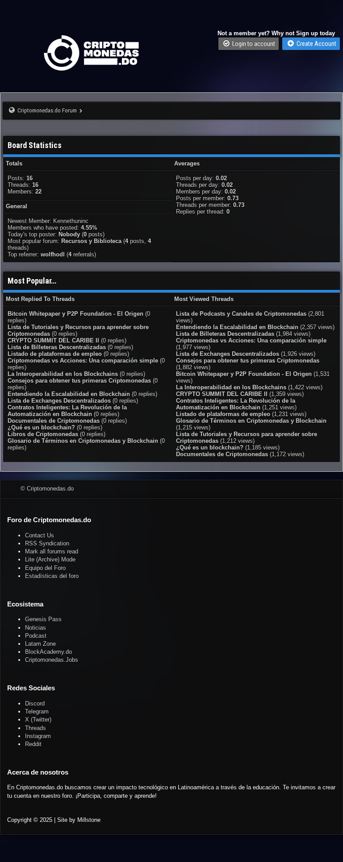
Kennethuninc (70, 221)
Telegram (37, 711)
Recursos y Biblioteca (91, 241)
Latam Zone (40, 643)
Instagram (38, 736)
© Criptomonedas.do (47, 488)
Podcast (35, 635)
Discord (35, 703)
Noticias (35, 627)
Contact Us (39, 535)
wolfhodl (53, 254)
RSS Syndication (47, 543)
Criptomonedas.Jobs (51, 659)
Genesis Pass (43, 619)
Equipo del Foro (45, 568)
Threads (35, 728)
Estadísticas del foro (52, 576)
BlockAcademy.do (48, 651)
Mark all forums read (51, 551)
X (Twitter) (38, 719)
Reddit (33, 744)
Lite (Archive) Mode (50, 559)
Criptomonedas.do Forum (47, 110)
